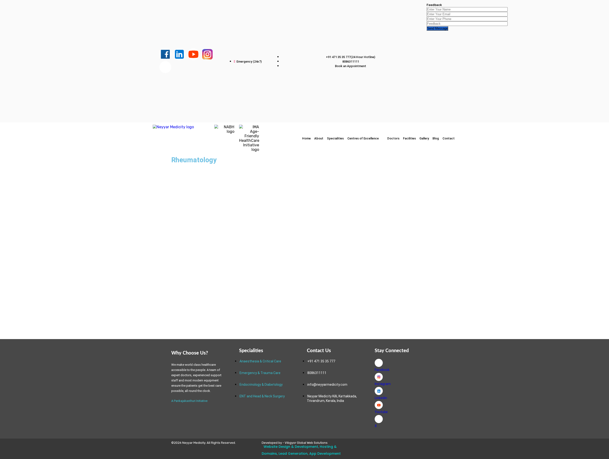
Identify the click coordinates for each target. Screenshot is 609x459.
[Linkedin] (379, 391)
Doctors (393, 138)
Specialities (335, 138)
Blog (435, 138)
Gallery (424, 138)
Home (306, 138)
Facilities (409, 138)
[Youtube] (379, 405)
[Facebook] (379, 363)
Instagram (383, 384)
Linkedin (381, 398)
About (318, 138)
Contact (448, 138)
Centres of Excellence (363, 138)
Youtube (381, 412)
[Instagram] (379, 377)
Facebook (382, 370)
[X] (379, 419)
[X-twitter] (165, 67)
